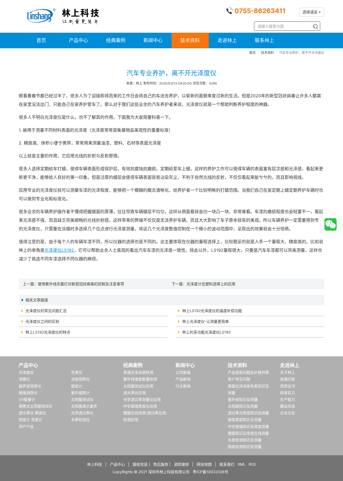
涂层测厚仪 (80, 379)
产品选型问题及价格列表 (248, 372)
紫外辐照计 (80, 392)
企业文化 (287, 412)
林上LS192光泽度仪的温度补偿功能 (212, 310)
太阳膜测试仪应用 (138, 386)
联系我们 (226, 464)
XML (241, 464)
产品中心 (78, 40)
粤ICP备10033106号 (210, 471)
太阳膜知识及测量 (243, 406)
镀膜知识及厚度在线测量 (248, 433)
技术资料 (190, 40)
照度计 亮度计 (30, 419)
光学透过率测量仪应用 (142, 399)
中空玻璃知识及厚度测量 (248, 426)
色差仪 (76, 372)
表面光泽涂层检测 (138, 372)
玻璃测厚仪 (28, 392)
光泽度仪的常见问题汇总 (46, 310)
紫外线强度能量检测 (140, 379)
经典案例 (115, 40)
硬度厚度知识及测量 (245, 419)
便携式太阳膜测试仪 (36, 406)
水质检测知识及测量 (245, 440)
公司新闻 (183, 372)
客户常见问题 (239, 379)
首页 (41, 40)
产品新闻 (183, 379)
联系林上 (264, 40)
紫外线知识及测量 (243, 399)
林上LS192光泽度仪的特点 (47, 332)
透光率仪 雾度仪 (32, 412)
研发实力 (287, 392)
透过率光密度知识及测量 (248, 412)
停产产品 (26, 426)
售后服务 (160, 464)
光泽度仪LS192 (59, 250)
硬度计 (76, 386)
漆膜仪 (24, 379)
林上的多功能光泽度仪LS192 (206, 332)
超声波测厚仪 (30, 386)
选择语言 (311, 12)
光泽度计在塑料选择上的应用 (211, 284)
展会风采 (287, 406)
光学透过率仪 (82, 412)
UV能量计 (27, 399)
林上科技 (94, 464)
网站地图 (204, 464)
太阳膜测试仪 (82, 399)
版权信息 (140, 464)
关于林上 (287, 372)
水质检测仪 (80, 419)
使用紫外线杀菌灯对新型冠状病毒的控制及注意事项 (81, 284)
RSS (252, 464)
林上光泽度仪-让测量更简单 (205, 321)
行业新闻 (183, 386)
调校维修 (181, 464)
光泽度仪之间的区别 (42, 321)
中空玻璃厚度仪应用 (140, 406)
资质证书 (287, 386)
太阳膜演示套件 (84, 406)
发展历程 (287, 379)
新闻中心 (153, 40)
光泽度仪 (26, 372)
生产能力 (287, 399)
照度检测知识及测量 (245, 446)
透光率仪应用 (134, 392)
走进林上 (227, 40)
